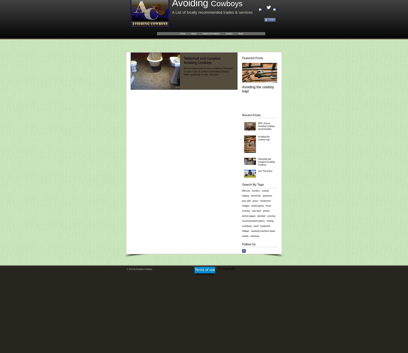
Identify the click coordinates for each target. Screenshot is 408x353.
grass (255, 200)
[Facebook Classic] (244, 251)
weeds (245, 236)
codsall (265, 190)
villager (245, 231)
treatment (265, 226)
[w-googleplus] (275, 11)
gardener (267, 195)
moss (268, 205)
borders (256, 190)
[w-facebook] (261, 11)
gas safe (246, 200)
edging (245, 195)
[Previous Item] (247, 72)
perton (266, 211)
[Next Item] (272, 72)
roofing (269, 221)
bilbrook (246, 190)
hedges (246, 205)
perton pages (248, 216)
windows (255, 236)
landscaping (257, 205)
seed (256, 226)
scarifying (247, 226)
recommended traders (253, 221)
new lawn (256, 211)
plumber (261, 216)
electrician (256, 195)
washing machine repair (263, 231)
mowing (246, 211)
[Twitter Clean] (268, 7)
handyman (265, 200)
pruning (271, 216)
